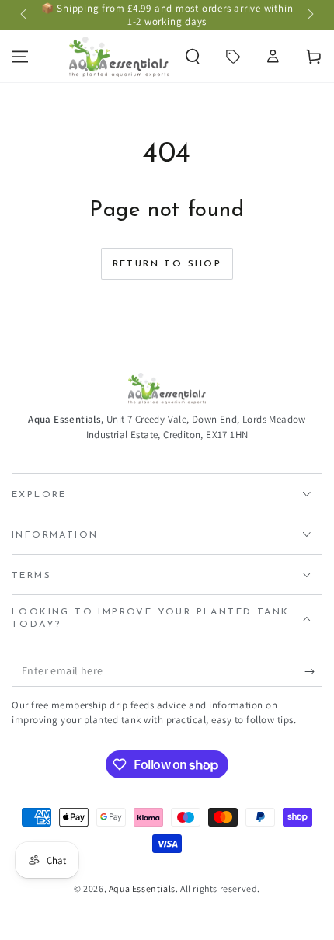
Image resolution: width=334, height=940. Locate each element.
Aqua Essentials (142, 888)
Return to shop (167, 264)
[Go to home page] (119, 57)
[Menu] (20, 57)
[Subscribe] (313, 671)
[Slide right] (309, 16)
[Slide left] (25, 16)
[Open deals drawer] (233, 57)
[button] (192, 57)
